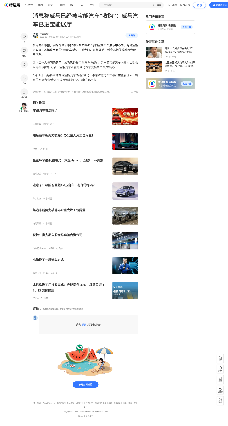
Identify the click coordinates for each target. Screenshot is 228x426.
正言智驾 (37, 124)
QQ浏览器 (118, 403)
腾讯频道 (128, 403)
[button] (187, 27)
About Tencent (49, 403)
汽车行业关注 (39, 248)
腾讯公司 (81, 416)
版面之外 (37, 273)
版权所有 (89, 416)
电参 (35, 149)
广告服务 (89, 403)
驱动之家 (37, 174)
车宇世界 (37, 198)
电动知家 (37, 223)
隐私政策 (70, 403)
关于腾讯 (37, 403)
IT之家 (36, 298)
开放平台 (80, 403)
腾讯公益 (108, 403)
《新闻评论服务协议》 (74, 308)
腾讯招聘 (99, 403)
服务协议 (61, 403)
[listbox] (85, 200)
